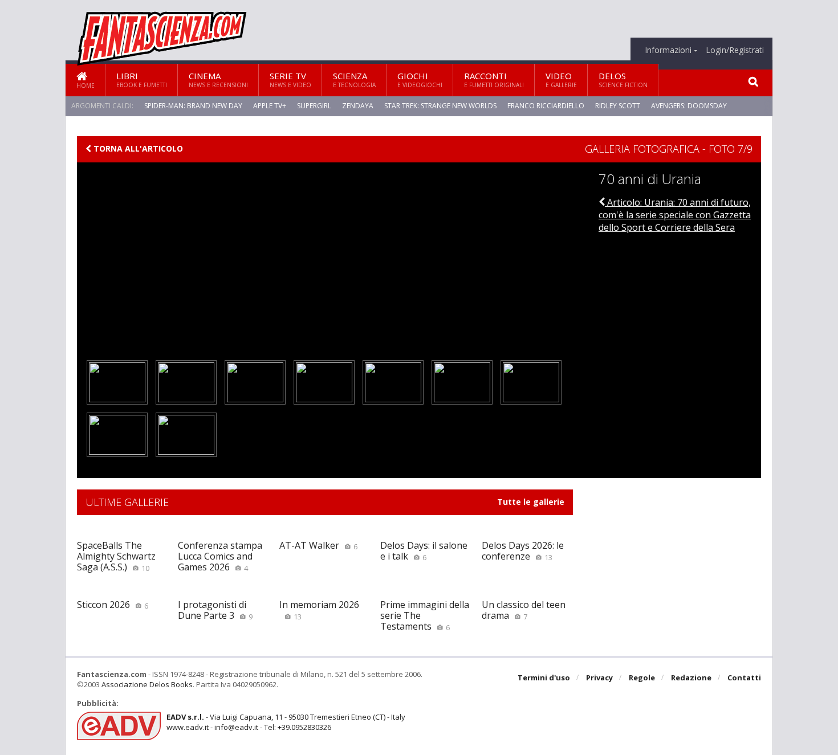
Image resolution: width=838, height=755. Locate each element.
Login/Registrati (735, 50)
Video (561, 79)
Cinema (218, 79)
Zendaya (357, 106)
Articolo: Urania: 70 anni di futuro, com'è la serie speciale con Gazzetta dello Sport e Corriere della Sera (675, 215)
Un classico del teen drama (524, 610)
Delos (623, 79)
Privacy (599, 677)
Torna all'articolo (137, 149)
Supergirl (314, 106)
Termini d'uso (544, 677)
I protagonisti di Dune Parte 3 (215, 610)
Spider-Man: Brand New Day (193, 106)
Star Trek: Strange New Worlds (440, 106)
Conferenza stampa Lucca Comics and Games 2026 (220, 556)
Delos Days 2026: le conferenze (523, 550)
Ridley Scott (617, 106)
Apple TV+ (269, 106)
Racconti (494, 79)
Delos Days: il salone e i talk (423, 550)
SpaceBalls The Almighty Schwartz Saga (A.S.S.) (116, 556)
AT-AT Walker (318, 545)
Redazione (691, 677)
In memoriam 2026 (319, 610)
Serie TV (290, 79)
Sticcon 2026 (112, 604)
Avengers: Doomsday (689, 106)
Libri (141, 79)
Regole (642, 677)
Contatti (744, 677)
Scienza (354, 79)
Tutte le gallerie (530, 502)
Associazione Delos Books (147, 684)
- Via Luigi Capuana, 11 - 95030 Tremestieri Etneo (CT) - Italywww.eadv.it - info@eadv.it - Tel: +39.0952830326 (285, 722)
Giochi (419, 79)
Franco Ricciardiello (545, 106)
